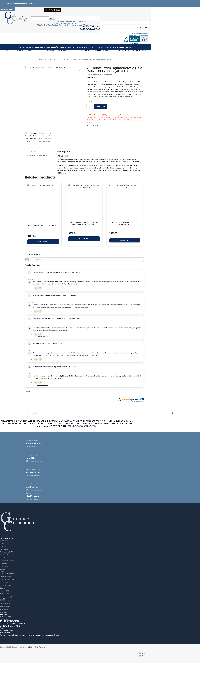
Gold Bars (3, 588)
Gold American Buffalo (7, 579)
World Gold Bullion (84, 47)
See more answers (42, 337)
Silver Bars (3, 612)
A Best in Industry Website (36, 647)
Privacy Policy (4, 566)
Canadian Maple (5, 576)
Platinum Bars (4, 619)
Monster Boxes (5, 606)
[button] (79, 70)
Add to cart (100, 107)
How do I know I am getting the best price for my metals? (54, 295)
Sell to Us (3, 558)
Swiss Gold (61, 59)
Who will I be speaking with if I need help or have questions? (56, 318)
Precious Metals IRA (6, 552)
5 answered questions (94, 74)
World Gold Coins (51, 59)
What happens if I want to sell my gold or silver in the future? (56, 272)
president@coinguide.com (44, 635)
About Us (129, 47)
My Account (144, 17)
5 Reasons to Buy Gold (7, 597)
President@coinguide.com (82, 426)
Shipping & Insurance (7, 561)
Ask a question (108, 74)
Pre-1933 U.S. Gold (6, 585)
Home (41, 59)
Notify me (125, 240)
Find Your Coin (5, 555)
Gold (20, 47)
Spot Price (3, 563)
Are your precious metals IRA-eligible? (47, 343)
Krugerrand (4, 582)
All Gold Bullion (5, 594)
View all (27, 392)
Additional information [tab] (37, 156)
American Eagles (5, 601)
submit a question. (17, 623)
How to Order (4, 549)
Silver (28, 47)
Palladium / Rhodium (55, 47)
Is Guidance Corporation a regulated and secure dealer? (54, 366)
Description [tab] (32, 151)
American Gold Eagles (7, 573)
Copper (71, 47)
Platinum (39, 47)
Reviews (2, 569)
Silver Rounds (4, 609)
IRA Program (118, 47)
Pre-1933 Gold (103, 47)
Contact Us (3, 543)
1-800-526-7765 (10, 625)
